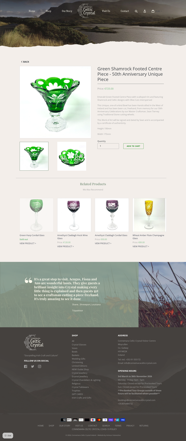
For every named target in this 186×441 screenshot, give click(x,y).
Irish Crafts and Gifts (81, 397)
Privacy (130, 425)
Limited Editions (79, 365)
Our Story (64, 425)
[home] (89, 17)
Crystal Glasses (79, 344)
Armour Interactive (113, 435)
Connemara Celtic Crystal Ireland (84, 435)
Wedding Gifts (78, 358)
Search (106, 425)
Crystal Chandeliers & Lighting (86, 380)
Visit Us (79, 425)
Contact (92, 425)
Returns (143, 425)
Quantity (101, 141)
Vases (74, 348)
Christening (77, 362)
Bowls (74, 351)
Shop (51, 425)
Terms (118, 425)
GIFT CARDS (77, 394)
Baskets (75, 355)
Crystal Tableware (80, 387)
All (73, 341)
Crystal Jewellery (79, 373)
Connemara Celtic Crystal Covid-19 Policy (94, 429)
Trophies (76, 390)
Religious (76, 383)
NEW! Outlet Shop (80, 369)
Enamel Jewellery (80, 376)
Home (41, 425)
